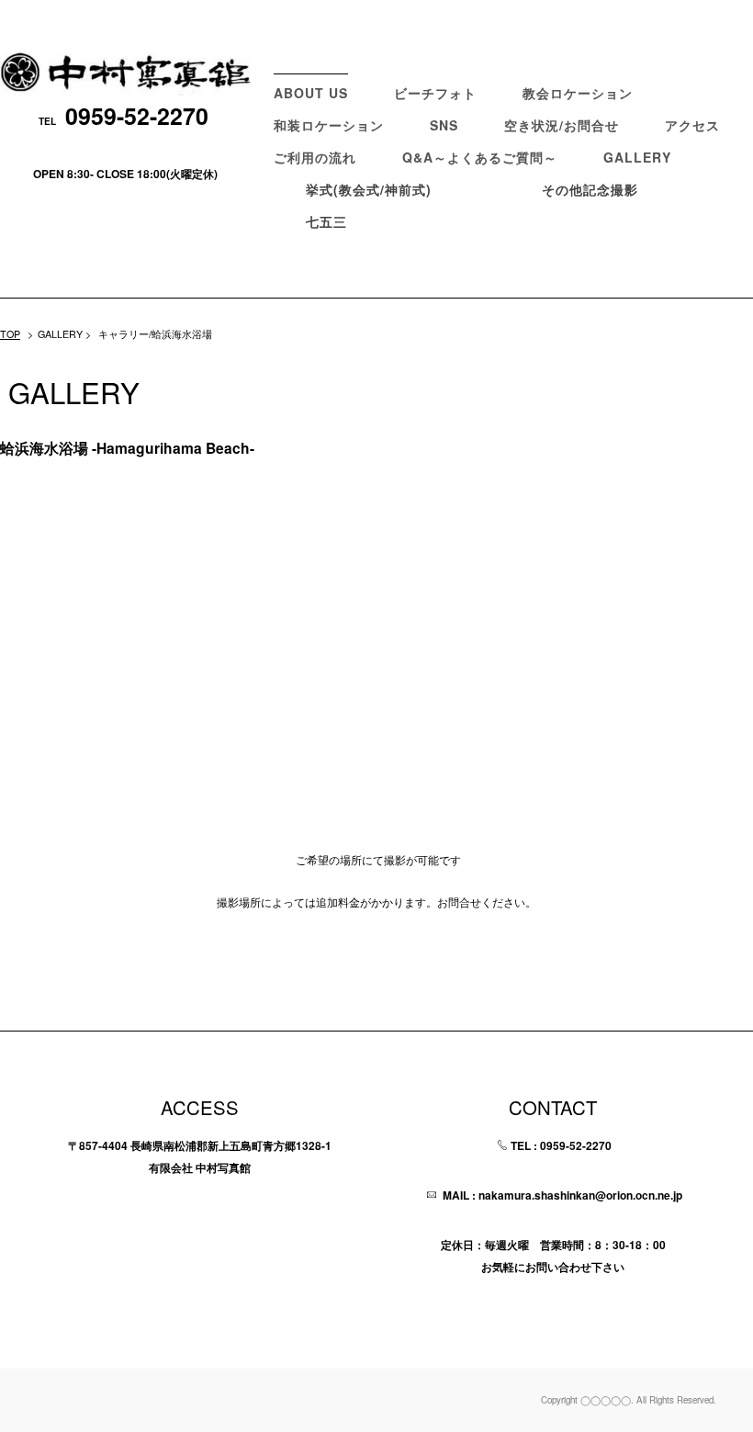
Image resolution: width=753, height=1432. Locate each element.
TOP (10, 334)
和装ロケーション (329, 125)
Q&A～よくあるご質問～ (479, 157)
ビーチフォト (435, 93)
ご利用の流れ (315, 157)
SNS (444, 125)
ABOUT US (311, 93)
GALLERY (637, 157)
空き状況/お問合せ (561, 125)
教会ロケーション (578, 93)
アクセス (692, 125)
